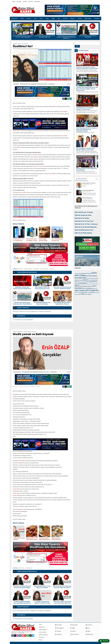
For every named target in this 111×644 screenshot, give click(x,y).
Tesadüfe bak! (85, 202)
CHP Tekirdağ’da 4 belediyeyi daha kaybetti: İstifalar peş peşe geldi (85, 149)
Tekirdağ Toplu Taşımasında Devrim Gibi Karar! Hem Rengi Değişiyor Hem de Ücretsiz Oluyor (87, 89)
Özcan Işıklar (16, 106)
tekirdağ (91, 292)
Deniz (81, 280)
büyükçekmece (92, 278)
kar (87, 284)
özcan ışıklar (87, 294)
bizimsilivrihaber (91, 276)
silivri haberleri (92, 290)
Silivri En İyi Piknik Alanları (83, 233)
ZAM (82, 294)
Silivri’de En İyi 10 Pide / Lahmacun (86, 224)
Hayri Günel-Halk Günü (88, 183)
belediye (83, 273)
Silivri (55, 106)
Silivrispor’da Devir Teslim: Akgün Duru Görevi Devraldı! (86, 169)
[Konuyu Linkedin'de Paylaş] (71, 99)
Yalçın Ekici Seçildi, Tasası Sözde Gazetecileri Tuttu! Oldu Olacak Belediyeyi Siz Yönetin (62, 603)
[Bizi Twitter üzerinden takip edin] (15, 635)
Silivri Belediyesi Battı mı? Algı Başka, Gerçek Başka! (66, 36)
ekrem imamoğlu (81, 282)
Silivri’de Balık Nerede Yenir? (84, 230)
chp (97, 278)
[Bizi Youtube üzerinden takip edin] (23, 635)
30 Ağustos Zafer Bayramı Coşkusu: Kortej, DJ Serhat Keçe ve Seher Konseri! (87, 67)
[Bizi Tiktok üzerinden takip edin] (30, 635)
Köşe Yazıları (20, 331)
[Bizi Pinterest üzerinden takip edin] (25, 635)
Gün (96, 282)
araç (76, 273)
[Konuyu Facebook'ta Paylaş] (63, 99)
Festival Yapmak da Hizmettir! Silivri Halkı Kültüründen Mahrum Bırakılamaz (22, 603)
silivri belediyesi (88, 288)
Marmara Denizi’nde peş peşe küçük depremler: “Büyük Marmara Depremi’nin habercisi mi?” (44, 37)
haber (76, 284)
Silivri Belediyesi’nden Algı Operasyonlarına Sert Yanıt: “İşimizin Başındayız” (42, 288)
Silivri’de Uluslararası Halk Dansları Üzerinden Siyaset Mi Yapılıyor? (62, 586)
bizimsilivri (88, 273)
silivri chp (95, 288)
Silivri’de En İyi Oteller (82, 218)
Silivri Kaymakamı (17, 509)
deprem (86, 280)
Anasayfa (15, 43)
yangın (79, 294)
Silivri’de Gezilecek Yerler (83, 215)
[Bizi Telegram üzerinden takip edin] (33, 635)
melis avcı (20, 269)
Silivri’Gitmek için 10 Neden (84, 212)
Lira (94, 284)
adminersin (52, 84)
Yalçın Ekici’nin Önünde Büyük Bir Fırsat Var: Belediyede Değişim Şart (23, 36)
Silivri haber (80, 290)
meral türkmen (28, 269)
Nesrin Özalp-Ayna (87, 190)
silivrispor (84, 292)
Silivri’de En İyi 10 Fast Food (84, 221)
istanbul (83, 284)
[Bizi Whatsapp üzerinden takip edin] (28, 635)
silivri (77, 286)
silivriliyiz (51, 269)
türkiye (95, 292)
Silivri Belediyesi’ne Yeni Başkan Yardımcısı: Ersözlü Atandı (85, 108)
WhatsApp (105, 640)
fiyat (93, 282)
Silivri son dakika (78, 292)
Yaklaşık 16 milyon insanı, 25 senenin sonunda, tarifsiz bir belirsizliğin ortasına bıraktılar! (89, 187)
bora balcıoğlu (80, 278)
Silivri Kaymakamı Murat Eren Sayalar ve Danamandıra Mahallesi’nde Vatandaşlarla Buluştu (86, 129)
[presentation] (13, 30)
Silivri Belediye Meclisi (86, 286)
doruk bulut (94, 280)
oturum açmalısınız (28, 319)
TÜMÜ (96, 178)
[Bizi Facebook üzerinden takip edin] (12, 635)
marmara (97, 284)
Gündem (19, 43)
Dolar (90, 280)
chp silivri (77, 280)
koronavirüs (90, 284)
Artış (78, 273)
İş (91, 294)
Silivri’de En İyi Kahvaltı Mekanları (86, 227)
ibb (79, 284)
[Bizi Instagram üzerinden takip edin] (17, 635)
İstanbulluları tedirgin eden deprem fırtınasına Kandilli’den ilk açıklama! (22, 288)
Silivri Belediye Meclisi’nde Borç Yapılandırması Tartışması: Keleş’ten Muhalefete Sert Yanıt (88, 37)
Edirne (76, 282)
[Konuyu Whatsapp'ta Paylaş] (68, 99)
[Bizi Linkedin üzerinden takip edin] (20, 635)
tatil (88, 292)
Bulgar (88, 278)
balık (80, 273)
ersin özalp (89, 282)
